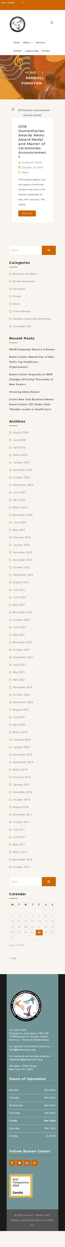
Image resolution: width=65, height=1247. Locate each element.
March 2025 (20, 507)
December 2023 (22, 552)
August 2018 (21, 807)
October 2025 (21, 477)
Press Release (22, 311)
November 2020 (22, 687)
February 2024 (22, 537)
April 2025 (19, 499)
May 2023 (19, 604)
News (25, 172)
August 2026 (21, 432)
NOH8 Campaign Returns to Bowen (32, 349)
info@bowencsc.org (22, 1049)
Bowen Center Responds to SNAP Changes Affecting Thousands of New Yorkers (31, 379)
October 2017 (21, 822)
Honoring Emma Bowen (24, 391)
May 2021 (19, 672)
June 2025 (19, 492)
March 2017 (20, 852)
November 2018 (22, 792)
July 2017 (19, 829)
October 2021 (21, 649)
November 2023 (22, 559)
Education (19, 288)
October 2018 (21, 799)
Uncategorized (22, 326)
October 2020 (21, 694)
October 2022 (21, 619)
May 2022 (19, 634)
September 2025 (23, 484)
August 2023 (21, 582)
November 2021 (22, 642)
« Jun (12, 958)
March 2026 (20, 455)
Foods (17, 296)
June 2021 (19, 664)
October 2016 (21, 867)
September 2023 (23, 574)
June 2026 (19, 440)
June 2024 (19, 522)
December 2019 (22, 754)
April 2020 (19, 724)
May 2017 (19, 844)
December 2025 (22, 469)
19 (26, 927)
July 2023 (19, 589)
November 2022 (22, 612)
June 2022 (19, 627)
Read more (27, 213)
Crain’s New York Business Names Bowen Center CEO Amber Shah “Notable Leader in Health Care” (31, 404)
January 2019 (21, 784)
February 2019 (22, 777)
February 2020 (22, 739)
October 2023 (21, 567)
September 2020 (23, 702)
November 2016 (22, 859)
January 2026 (21, 462)
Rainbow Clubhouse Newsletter (32, 318)
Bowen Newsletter (24, 281)
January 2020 (21, 747)
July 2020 (19, 717)
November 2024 (22, 514)
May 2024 (19, 529)
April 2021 (19, 679)
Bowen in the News (25, 273)
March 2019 (20, 769)
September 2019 (23, 762)
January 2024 (21, 544)
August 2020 (21, 709)
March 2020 (20, 732)
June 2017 (19, 837)
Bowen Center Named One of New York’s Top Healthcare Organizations (31, 361)
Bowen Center (34, 162)
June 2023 (19, 597)
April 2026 (19, 447)
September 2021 (23, 657)
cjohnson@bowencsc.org (25, 1059)
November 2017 (22, 814)
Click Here (41, 1039)
